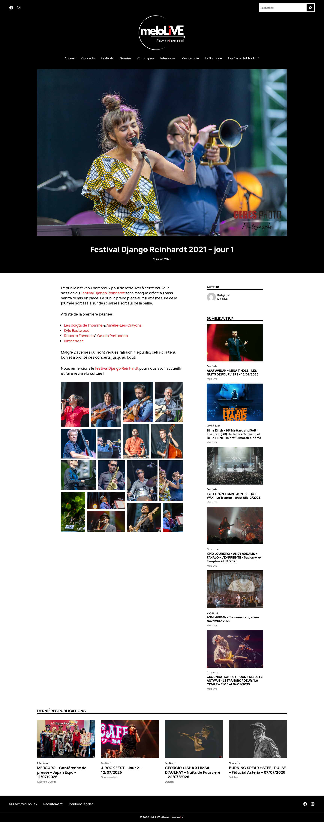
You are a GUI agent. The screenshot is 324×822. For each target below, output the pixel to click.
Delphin (169, 781)
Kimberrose (74, 340)
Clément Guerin (46, 781)
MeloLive (222, 299)
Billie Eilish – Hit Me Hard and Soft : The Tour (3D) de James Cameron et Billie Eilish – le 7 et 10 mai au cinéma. (234, 434)
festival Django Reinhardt (117, 368)
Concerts (212, 549)
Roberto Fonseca (79, 335)
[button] (75, 404)
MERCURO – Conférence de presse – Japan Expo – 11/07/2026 (61, 772)
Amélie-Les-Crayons (124, 325)
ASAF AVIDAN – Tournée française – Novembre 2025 (233, 619)
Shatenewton (109, 777)
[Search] (310, 7)
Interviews (43, 763)
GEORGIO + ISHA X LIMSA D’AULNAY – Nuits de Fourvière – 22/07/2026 (192, 772)
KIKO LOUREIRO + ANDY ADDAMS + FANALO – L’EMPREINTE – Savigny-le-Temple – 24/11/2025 (234, 557)
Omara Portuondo (112, 335)
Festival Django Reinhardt (103, 292)
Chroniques (213, 426)
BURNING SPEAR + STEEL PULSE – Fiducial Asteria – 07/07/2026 (257, 770)
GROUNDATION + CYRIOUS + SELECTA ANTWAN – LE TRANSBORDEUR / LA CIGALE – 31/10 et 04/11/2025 (234, 680)
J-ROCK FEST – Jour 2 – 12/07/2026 (121, 770)
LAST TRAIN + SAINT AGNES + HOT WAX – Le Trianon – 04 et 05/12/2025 (234, 496)
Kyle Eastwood (76, 330)
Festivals (212, 366)
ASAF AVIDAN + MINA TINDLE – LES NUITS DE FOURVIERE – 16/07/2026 (232, 372)
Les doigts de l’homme (83, 325)
